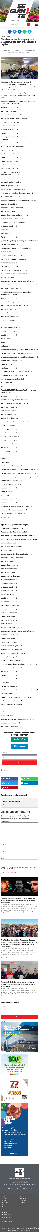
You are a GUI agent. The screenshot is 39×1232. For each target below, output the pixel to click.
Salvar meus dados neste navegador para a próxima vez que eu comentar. (19, 867)
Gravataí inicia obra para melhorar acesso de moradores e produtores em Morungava (18, 984)
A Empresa (23, 1200)
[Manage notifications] (34, 1228)
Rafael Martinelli (7, 1214)
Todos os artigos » (9, 805)
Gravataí (25, 769)
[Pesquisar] (28, 24)
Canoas (14, 769)
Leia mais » (5, 915)
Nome (3, 844)
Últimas (4, 1198)
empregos (19, 769)
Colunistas (5, 1205)
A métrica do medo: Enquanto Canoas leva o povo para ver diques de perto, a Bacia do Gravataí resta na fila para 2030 (19, 943)
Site (2, 858)
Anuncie (22, 1196)
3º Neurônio (5, 1203)
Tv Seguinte (5, 1207)
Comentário (5, 821)
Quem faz (22, 1203)
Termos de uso (24, 1198)
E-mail (3, 851)
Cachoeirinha (7, 769)
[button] (10, 32)
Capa (3, 1196)
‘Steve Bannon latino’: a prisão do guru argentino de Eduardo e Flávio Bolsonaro (18, 900)
